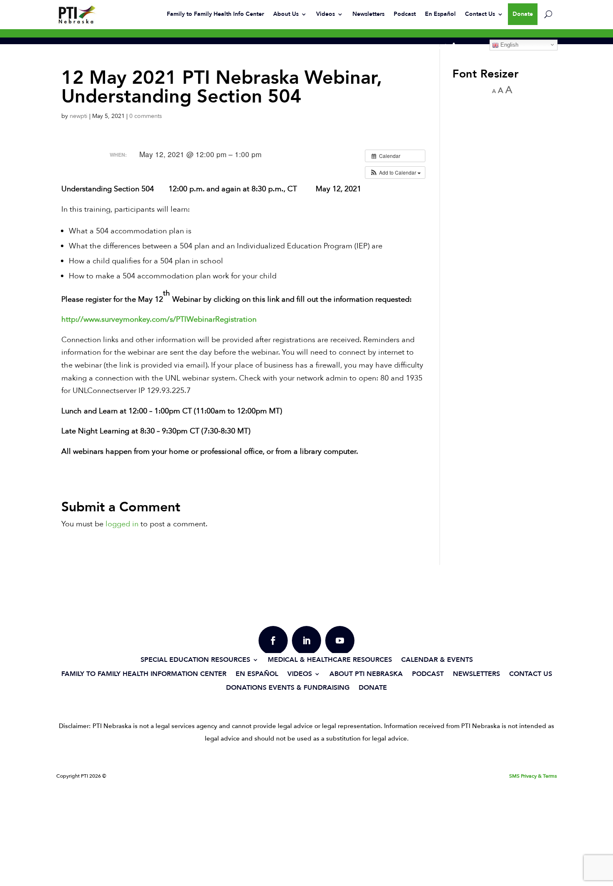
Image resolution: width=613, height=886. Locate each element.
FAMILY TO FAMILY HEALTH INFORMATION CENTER (143, 673)
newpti (79, 116)
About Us (286, 14)
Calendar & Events (437, 659)
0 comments (145, 116)
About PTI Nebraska (366, 673)
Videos (325, 14)
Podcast (405, 14)
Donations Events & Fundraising (287, 687)
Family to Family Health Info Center (215, 14)
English (508, 45)
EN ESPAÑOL (257, 673)
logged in (122, 524)
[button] (395, 172)
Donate (523, 14)
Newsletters (368, 14)
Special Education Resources (195, 659)
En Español (440, 14)
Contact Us (480, 14)
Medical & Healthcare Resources (330, 659)
